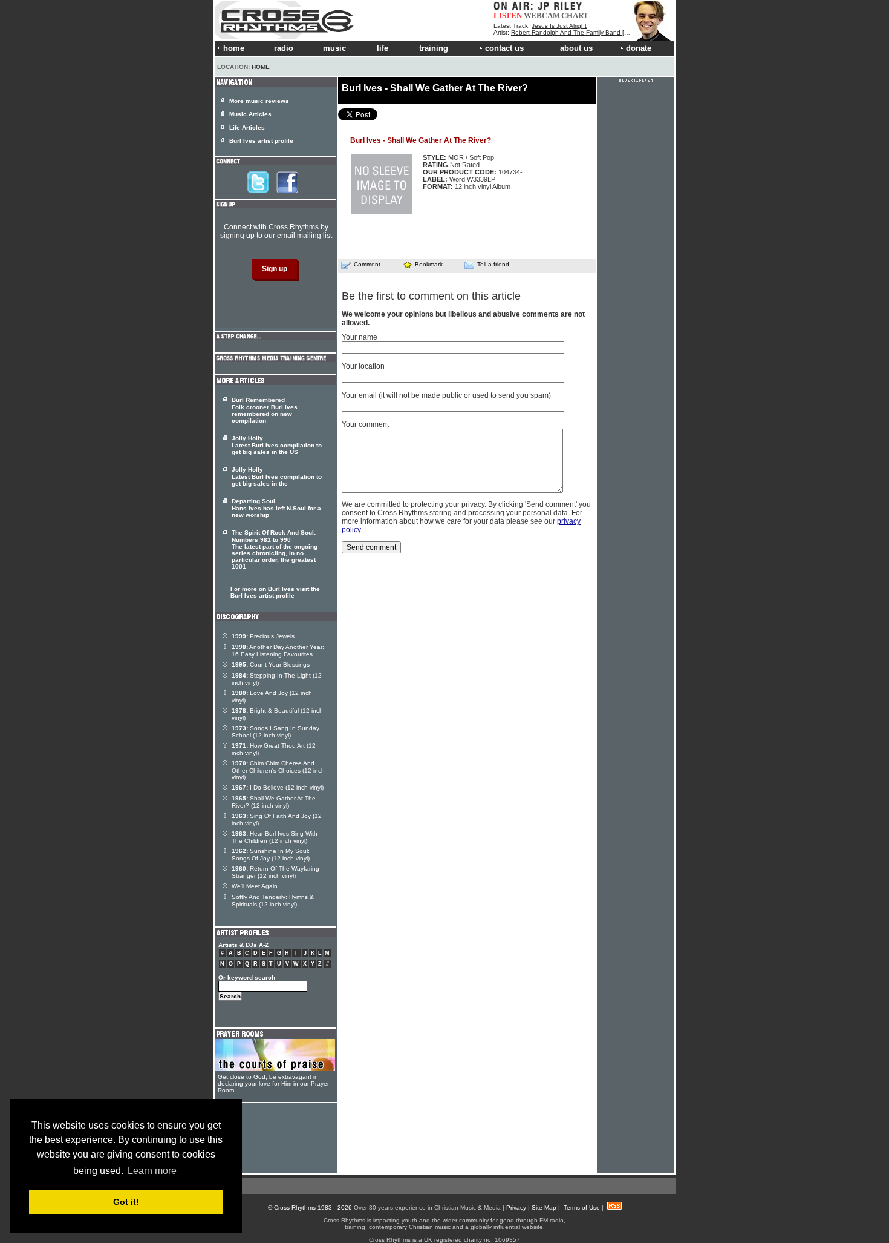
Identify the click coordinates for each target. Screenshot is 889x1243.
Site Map (544, 1207)
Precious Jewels (263, 636)
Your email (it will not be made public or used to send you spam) (446, 395)
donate (638, 48)
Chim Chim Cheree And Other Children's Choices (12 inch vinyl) (278, 770)
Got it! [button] (126, 1202)
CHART (574, 15)
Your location (363, 366)
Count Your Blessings (271, 664)
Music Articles (250, 114)
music (334, 48)
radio (283, 48)
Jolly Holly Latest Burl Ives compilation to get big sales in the (277, 476)
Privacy (516, 1207)
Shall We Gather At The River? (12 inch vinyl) (274, 802)
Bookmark (429, 264)
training (433, 48)
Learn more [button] (152, 1171)
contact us (504, 48)
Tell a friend (493, 264)
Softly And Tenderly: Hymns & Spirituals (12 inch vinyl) (273, 901)
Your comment (365, 424)
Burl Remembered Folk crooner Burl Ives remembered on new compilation (265, 410)
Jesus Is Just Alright (559, 25)
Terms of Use (582, 1207)
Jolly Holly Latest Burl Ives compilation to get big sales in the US (277, 445)
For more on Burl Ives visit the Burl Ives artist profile (275, 592)
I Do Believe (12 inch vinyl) (278, 787)
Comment (367, 264)
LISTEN (507, 15)
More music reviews (259, 100)
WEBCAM (542, 15)
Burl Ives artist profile (261, 140)
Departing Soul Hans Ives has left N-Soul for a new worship (276, 508)
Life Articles (247, 127)
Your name (359, 337)
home (233, 48)
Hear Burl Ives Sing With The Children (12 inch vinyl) (275, 837)
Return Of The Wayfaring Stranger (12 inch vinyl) (275, 872)
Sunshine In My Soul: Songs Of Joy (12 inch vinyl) (271, 855)
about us (576, 48)
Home (261, 67)
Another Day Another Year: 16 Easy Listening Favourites (278, 651)
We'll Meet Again (255, 886)
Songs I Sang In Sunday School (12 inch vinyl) (275, 732)
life (382, 48)
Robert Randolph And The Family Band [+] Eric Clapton (588, 32)
